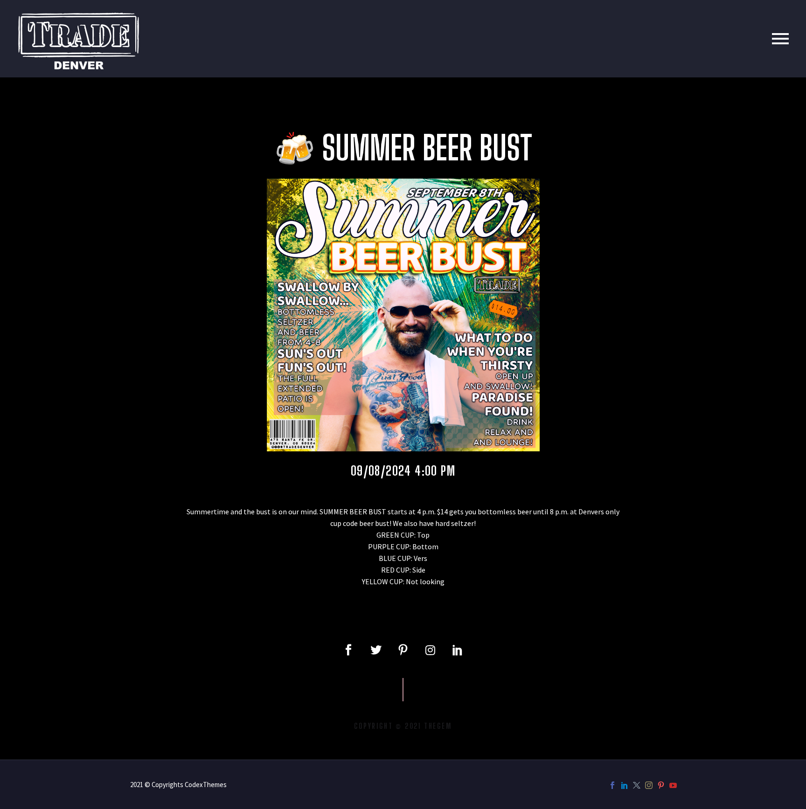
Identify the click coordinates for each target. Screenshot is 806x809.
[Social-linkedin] (457, 650)
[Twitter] (375, 650)
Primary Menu (780, 39)
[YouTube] (673, 785)
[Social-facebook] (348, 650)
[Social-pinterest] (403, 650)
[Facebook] (612, 785)
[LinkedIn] (624, 785)
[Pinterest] (661, 785)
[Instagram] (430, 650)
